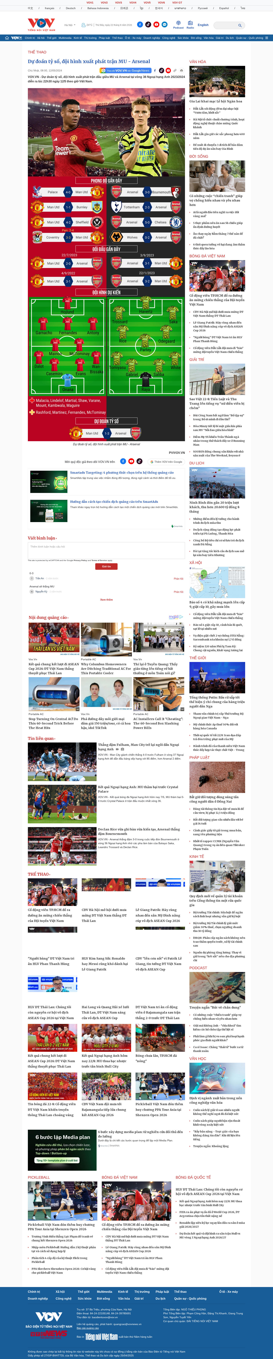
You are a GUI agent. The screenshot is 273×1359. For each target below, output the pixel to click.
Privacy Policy (80, 560)
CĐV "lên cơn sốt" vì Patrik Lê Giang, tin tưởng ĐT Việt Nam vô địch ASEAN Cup (159, 964)
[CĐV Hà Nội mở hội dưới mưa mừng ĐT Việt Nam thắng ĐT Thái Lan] (106, 892)
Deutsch (71, 8)
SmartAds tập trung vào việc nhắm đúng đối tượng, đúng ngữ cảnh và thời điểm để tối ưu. (123, 477)
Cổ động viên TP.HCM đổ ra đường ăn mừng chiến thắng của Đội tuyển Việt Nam (50, 915)
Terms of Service (99, 560)
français (49, 8)
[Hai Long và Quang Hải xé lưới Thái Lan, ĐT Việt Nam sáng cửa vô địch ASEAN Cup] (106, 989)
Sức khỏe (183, 37)
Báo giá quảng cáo (88, 1328)
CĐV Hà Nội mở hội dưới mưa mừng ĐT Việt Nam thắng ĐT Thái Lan (104, 915)
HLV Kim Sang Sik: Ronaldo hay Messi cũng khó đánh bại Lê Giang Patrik (105, 964)
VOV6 (161, 2)
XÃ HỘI (195, 563)
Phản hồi (178, 578)
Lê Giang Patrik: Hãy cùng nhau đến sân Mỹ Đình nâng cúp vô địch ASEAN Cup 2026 (158, 915)
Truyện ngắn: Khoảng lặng (211, 1146)
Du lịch (230, 37)
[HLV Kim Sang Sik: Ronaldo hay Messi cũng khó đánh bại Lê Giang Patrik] (106, 941)
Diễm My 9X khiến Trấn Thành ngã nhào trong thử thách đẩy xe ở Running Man (219, 440)
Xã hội (41, 37)
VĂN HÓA (197, 62)
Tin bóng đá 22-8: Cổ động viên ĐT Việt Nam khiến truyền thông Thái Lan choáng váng (52, 1109)
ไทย (243, 8)
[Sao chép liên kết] (175, 70)
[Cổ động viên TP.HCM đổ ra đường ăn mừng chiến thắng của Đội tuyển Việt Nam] (52, 892)
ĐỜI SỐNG (198, 156)
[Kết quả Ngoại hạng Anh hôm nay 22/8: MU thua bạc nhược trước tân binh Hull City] (106, 1038)
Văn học (197, 1059)
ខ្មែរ (141, 8)
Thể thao (117, 37)
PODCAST (198, 968)
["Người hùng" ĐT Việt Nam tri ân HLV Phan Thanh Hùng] (52, 941)
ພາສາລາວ (180, 8)
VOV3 (118, 2)
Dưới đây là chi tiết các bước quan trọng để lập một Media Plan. (135, 1140)
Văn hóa (209, 37)
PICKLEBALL (39, 1177)
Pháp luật (104, 37)
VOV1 (90, 2)
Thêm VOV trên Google (168, 461)
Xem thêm (106, 599)
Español (224, 8)
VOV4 (132, 2)
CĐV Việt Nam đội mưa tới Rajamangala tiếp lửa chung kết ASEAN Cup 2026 (104, 1109)
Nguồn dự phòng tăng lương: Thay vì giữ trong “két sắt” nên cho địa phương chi (219, 956)
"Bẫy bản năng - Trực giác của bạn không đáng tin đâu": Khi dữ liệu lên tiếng (216, 1135)
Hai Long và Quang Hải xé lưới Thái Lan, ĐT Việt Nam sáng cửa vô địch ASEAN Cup (105, 1012)
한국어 (159, 8)
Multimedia (65, 37)
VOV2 (104, 2)
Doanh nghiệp (152, 37)
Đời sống (196, 37)
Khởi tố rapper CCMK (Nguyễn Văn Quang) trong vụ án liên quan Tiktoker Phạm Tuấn (219, 845)
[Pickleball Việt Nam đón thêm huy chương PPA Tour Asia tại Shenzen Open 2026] (160, 1086)
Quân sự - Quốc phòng (249, 37)
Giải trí (220, 37)
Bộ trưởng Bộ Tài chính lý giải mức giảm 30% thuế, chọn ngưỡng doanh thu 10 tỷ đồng (217, 927)
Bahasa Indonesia (98, 8)
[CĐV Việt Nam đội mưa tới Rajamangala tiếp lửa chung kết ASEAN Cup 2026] (106, 1086)
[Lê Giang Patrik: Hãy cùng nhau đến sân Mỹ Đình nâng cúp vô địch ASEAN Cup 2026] (160, 892)
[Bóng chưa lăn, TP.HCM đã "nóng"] (160, 1038)
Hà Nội (68, 25)
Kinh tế (78, 37)
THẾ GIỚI (197, 658)
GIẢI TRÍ (196, 360)
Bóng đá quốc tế (193, 1177)
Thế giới (51, 37)
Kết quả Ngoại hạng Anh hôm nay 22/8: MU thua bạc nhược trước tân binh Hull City (105, 1061)
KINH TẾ (196, 857)
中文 (30, 8)
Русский (203, 8)
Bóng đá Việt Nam (207, 256)
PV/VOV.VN (177, 452)
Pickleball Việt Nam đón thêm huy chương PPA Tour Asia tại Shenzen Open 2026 (159, 1109)
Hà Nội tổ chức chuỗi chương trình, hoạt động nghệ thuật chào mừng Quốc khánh (219, 123)
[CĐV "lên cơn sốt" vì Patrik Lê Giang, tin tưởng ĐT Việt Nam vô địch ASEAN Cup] (160, 941)
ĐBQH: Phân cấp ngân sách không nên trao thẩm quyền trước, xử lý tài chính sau (219, 941)
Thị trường (90, 37)
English (203, 25)
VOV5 (147, 2)
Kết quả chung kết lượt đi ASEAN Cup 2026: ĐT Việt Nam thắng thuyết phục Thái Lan (51, 1061)
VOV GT (177, 2)
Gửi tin (106, 566)
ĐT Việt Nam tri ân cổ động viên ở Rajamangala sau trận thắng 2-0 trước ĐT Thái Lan (158, 1012)
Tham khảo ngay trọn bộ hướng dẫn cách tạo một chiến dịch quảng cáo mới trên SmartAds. (124, 507)
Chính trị (30, 37)
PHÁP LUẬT (199, 757)
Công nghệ (168, 37)
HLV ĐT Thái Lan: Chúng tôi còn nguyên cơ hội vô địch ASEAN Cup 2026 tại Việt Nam (51, 1012)
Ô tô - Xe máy (133, 37)
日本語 (124, 8)
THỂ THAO (37, 52)
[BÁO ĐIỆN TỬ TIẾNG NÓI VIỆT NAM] (41, 24)
